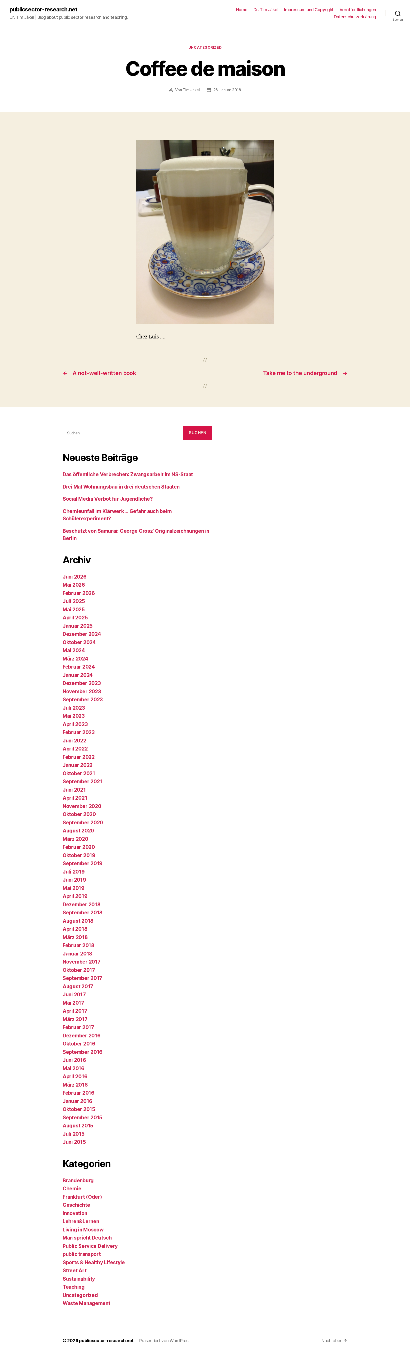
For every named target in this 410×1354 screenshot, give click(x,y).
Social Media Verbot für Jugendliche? (108, 499)
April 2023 (75, 724)
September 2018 (82, 913)
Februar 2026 (79, 593)
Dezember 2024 (82, 634)
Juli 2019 (74, 872)
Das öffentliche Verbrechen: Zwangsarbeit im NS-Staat (128, 474)
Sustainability (79, 1279)
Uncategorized (205, 47)
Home (241, 9)
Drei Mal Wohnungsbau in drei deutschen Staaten (121, 487)
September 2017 (82, 978)
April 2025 (75, 618)
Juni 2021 (74, 790)
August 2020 (78, 831)
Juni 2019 (74, 880)
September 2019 (82, 863)
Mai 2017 (73, 1003)
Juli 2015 (73, 1134)
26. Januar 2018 (227, 89)
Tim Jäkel (191, 89)
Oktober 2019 (79, 855)
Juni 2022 (74, 741)
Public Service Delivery (90, 1246)
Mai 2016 (73, 1068)
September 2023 (83, 700)
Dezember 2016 (82, 1036)
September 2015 (82, 1118)
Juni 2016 (74, 1060)
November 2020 (82, 806)
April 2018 (75, 929)
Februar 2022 (79, 757)
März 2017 (75, 1019)
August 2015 (78, 1126)
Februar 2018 (78, 945)
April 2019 (75, 896)
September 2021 (82, 781)
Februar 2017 (78, 1027)
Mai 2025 (74, 610)
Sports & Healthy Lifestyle (94, 1262)
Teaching (74, 1287)
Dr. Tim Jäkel (265, 9)
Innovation (75, 1213)
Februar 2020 (79, 847)
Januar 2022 (78, 765)
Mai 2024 (74, 650)
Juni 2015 (74, 1142)
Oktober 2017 (79, 970)
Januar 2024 (78, 675)
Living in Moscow (83, 1230)
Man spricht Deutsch (87, 1238)
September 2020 (83, 823)
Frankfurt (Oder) (82, 1197)
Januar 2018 (77, 954)
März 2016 (75, 1085)
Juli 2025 (74, 601)
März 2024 (75, 659)
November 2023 (82, 691)
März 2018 (75, 937)
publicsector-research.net (43, 9)
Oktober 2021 (79, 773)
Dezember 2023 (82, 683)
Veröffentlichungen (358, 9)
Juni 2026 (75, 577)
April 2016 (75, 1076)
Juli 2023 (74, 708)
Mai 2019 (73, 888)
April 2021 (75, 798)
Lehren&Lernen (81, 1221)
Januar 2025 (78, 626)
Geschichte (76, 1205)
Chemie (72, 1189)
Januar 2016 (77, 1101)
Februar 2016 (78, 1093)
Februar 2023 (79, 732)
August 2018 (78, 921)
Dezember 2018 (82, 904)
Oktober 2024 (79, 642)
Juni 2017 (74, 995)
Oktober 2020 (79, 814)
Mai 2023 (74, 716)
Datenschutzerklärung (355, 16)
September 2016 (82, 1052)
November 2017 (82, 962)
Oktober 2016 (79, 1044)
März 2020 (75, 839)
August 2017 (78, 986)
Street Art (74, 1270)
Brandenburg (78, 1180)
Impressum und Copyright (309, 9)
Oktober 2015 (79, 1109)
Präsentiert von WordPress (164, 1340)
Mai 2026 (74, 585)
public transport (82, 1254)
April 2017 (75, 1011)
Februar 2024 (79, 667)
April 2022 (75, 749)
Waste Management (86, 1303)
